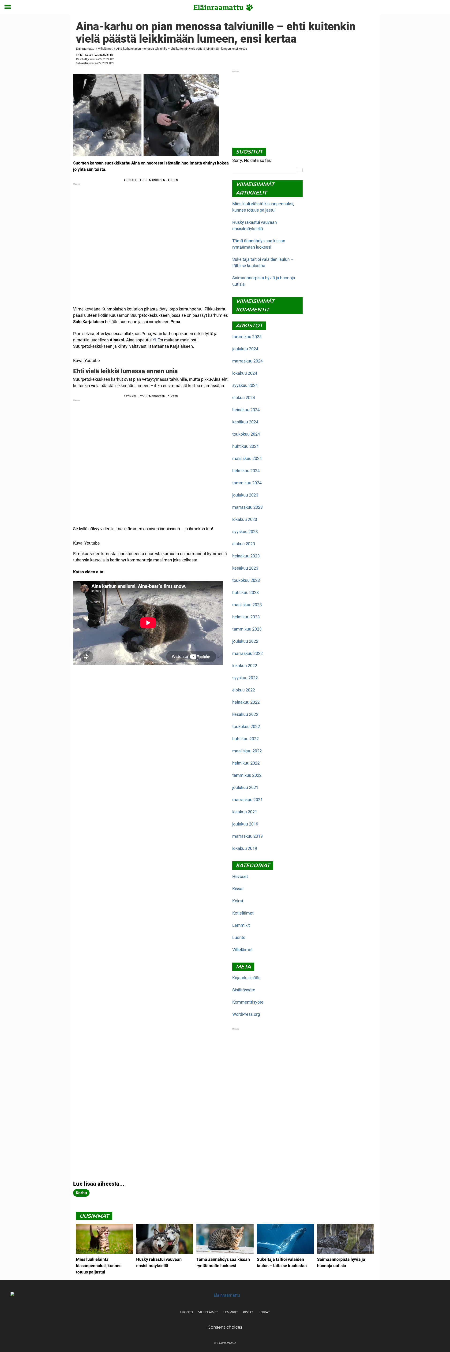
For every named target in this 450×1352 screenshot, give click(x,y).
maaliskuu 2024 (247, 458)
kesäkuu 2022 (245, 714)
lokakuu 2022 (244, 665)
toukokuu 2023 (246, 580)
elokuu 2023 (243, 543)
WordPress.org (246, 1014)
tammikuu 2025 (247, 336)
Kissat (238, 888)
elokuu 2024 (243, 397)
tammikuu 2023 (247, 629)
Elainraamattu (85, 48)
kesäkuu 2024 (245, 421)
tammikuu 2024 (247, 482)
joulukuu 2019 (245, 824)
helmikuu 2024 (246, 470)
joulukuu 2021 (245, 787)
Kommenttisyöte (247, 1002)
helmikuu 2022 (246, 763)
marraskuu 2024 (247, 361)
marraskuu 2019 (247, 836)
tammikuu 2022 (247, 775)
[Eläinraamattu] (223, 7)
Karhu (81, 1192)
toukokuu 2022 (246, 726)
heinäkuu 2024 (246, 409)
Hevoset (240, 876)
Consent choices (225, 1327)
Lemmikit (241, 925)
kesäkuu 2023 (245, 568)
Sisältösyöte (243, 989)
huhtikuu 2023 (245, 592)
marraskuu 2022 (247, 653)
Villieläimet (105, 48)
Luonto (238, 937)
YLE (156, 339)
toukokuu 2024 (246, 434)
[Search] (300, 170)
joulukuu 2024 (245, 348)
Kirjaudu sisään (246, 977)
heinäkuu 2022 (246, 702)
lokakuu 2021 (244, 811)
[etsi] (442, 7)
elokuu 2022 (243, 689)
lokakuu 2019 (244, 848)
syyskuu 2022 (245, 677)
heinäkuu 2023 (246, 555)
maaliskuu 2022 (247, 750)
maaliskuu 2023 (247, 604)
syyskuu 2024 (245, 385)
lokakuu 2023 (244, 519)
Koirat (237, 900)
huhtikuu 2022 (245, 738)
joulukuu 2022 (245, 641)
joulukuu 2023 (245, 495)
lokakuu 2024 (244, 373)
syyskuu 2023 (245, 531)
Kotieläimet (243, 913)
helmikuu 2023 (246, 616)
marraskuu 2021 (247, 799)
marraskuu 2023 (247, 507)
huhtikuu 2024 (245, 446)
